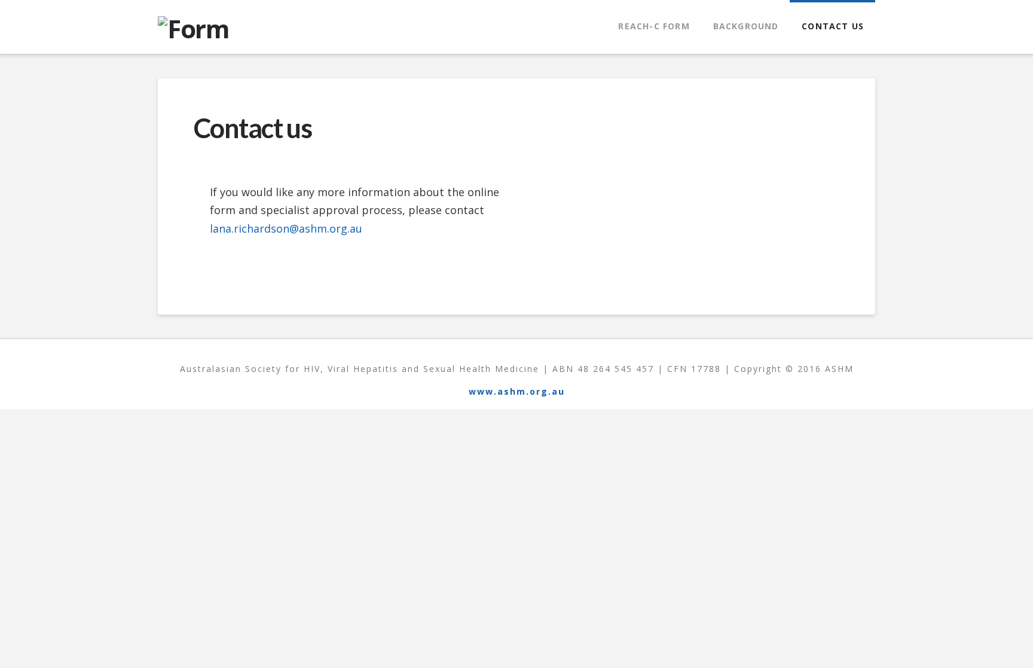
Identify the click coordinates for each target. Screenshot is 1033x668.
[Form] (193, 27)
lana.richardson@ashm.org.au (286, 228)
